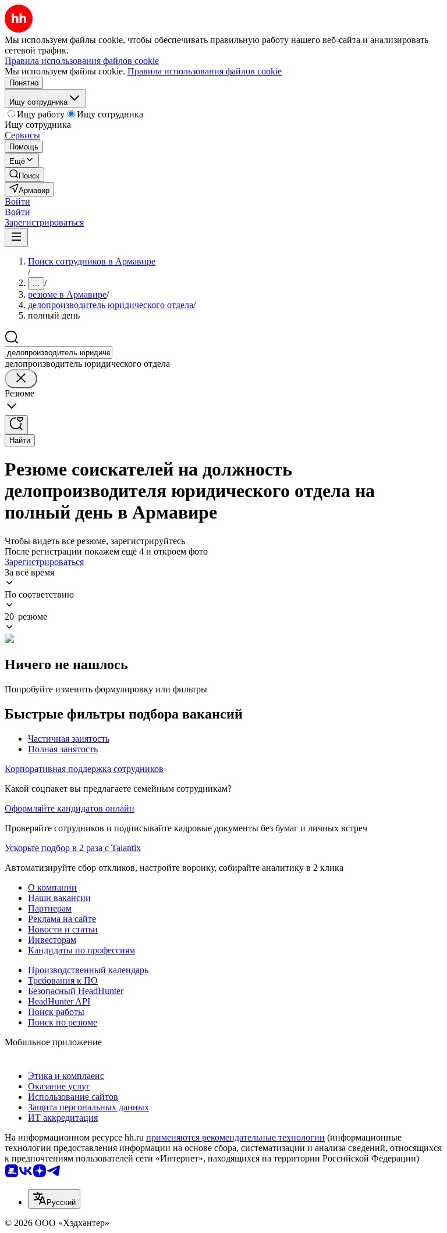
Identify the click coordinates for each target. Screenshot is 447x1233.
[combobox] (58, 352)
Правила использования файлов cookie (204, 71)
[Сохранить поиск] (16, 424)
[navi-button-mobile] (16, 237)
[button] (17, 201)
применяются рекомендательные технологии (235, 1137)
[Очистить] (21, 378)
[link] (24, 174)
